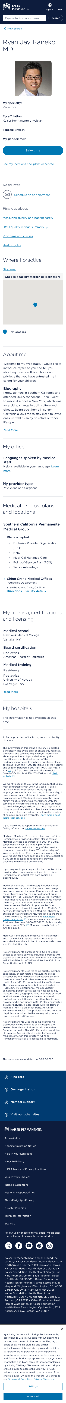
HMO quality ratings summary (24, 227)
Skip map (9, 269)
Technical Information (18, 1215)
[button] (35, 305)
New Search (14, 28)
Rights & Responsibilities (20, 1192)
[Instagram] (48, 1245)
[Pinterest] (38, 1245)
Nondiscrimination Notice (20, 1145)
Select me (33, 150)
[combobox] (24, 18)
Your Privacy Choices (17, 1177)
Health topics (12, 245)
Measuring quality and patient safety (28, 218)
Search (56, 18)
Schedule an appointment (32, 195)
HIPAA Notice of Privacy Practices (25, 1169)
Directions (15, 591)
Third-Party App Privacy (19, 1200)
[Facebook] (18, 1245)
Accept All (33, 1396)
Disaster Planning (15, 1208)
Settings (33, 1386)
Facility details (35, 591)
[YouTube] (28, 1245)
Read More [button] (10, 430)
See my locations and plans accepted (28, 164)
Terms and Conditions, (20, 1379)
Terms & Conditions (16, 1184)
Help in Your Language (18, 1153)
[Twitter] (8, 1245)
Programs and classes (18, 236)
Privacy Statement (44, 1379)
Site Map (10, 1223)
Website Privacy (14, 1161)
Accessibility (12, 1138)
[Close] (62, 1329)
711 (9, 770)
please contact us (35, 828)
